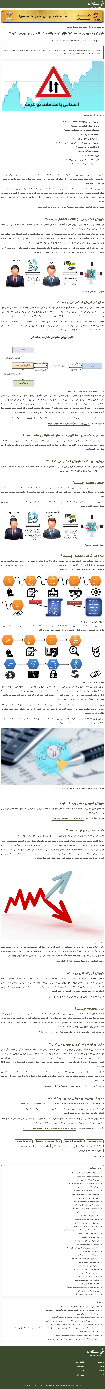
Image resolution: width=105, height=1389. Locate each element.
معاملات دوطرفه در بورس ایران (90, 1146)
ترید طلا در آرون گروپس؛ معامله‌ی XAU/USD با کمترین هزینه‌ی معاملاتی (72, 1321)
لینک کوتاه (99, 1157)
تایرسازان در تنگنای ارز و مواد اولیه (86, 1223)
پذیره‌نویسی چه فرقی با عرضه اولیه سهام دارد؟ (67, 996)
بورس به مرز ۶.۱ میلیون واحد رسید (87, 1180)
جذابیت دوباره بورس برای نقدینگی (87, 1294)
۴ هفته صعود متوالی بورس (89, 1284)
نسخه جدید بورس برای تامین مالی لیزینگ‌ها (83, 1248)
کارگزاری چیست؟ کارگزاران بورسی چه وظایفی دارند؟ (69, 423)
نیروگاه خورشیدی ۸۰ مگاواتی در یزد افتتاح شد (82, 1183)
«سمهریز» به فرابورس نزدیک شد (88, 1244)
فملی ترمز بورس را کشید (90, 1237)
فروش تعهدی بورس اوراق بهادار (48, 1141)
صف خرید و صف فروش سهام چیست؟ (68, 818)
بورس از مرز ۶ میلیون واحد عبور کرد (86, 1269)
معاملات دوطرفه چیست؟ (63, 1146)
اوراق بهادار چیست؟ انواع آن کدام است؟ (72, 961)
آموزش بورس (26, 1146)
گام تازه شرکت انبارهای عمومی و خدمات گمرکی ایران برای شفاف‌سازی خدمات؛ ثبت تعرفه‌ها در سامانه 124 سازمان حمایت (56, 1328)
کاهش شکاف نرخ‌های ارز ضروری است (85, 1255)
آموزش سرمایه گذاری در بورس (90, 1150)
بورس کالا (80, 1366)
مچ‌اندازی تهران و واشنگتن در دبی (87, 1280)
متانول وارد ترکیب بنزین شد (89, 1251)
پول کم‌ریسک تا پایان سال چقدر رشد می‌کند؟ (83, 1287)
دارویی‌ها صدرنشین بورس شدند (88, 1276)
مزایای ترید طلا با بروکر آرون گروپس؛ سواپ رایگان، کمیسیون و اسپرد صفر (72, 1310)
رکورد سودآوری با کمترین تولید (88, 1198)
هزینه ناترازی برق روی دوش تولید (87, 1219)
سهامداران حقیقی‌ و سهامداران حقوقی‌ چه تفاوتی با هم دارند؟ (64, 1032)
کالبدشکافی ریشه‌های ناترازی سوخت (86, 1226)
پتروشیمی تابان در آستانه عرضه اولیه (85, 1194)
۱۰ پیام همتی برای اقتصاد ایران (88, 1266)
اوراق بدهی (80, 1375)
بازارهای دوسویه (42, 1146)
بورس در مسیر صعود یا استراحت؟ (87, 1241)
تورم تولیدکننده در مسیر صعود (88, 1187)
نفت (100, 1375)
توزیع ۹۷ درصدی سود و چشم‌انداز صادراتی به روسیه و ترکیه (77, 1335)
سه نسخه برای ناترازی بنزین (89, 1262)
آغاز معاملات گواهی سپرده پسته (87, 1233)
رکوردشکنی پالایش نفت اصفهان (87, 1176)
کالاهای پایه (79, 1362)
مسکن (99, 1370)
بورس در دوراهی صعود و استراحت (87, 1291)
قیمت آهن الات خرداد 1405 (89, 1332)
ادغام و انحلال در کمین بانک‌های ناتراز (85, 1201)
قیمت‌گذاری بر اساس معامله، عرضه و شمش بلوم (81, 1230)
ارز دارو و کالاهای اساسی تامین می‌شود (85, 1173)
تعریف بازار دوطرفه (23, 1141)
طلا (83, 1370)
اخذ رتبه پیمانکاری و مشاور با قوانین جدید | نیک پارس (79, 1306)
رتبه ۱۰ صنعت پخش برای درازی (88, 1314)
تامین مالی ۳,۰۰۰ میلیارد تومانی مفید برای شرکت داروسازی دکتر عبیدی (73, 1339)
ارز (101, 1366)
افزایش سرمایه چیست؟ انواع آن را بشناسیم (63, 1086)
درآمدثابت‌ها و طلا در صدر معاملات (86, 1190)
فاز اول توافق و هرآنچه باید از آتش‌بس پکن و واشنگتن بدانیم (49, 1128)
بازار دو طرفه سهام (94, 1141)
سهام (100, 1362)
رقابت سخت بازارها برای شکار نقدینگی (85, 1208)
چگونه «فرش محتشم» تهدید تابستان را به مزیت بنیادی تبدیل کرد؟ (75, 1324)
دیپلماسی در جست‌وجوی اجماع (88, 1212)
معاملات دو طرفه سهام (73, 1141)
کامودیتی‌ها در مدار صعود (90, 1273)
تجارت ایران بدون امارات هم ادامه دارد (85, 1259)
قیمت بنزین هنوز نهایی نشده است (86, 1216)
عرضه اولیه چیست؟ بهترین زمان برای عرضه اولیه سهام (61, 207)
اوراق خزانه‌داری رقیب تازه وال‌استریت (86, 1205)
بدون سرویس (54, 41)
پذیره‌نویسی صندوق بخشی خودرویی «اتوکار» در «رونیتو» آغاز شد (75, 1317)
